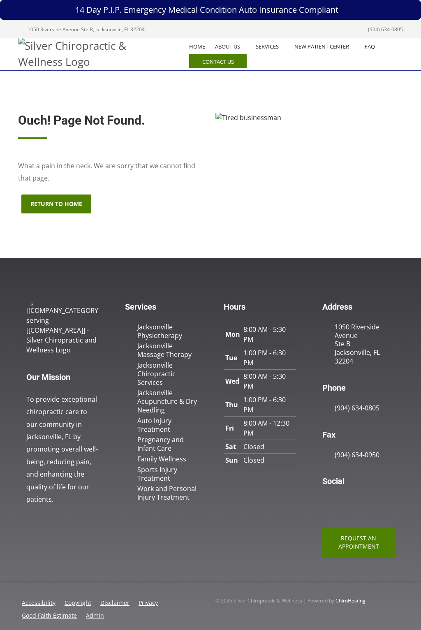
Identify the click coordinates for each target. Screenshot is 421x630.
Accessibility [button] (39, 603)
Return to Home (56, 204)
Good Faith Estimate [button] (49, 615)
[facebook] (344, 502)
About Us (227, 46)
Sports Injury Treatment (157, 474)
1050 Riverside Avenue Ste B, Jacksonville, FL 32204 (85, 29)
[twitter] (363, 502)
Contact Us (218, 61)
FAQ (370, 46)
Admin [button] (95, 615)
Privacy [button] (148, 603)
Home (197, 46)
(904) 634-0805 (385, 29)
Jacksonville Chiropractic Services (156, 374)
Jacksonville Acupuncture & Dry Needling (167, 401)
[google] (326, 502)
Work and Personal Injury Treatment (167, 493)
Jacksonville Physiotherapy (159, 331)
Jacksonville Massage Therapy (164, 350)
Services (267, 46)
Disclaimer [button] (115, 603)
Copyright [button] (78, 603)
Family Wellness (161, 459)
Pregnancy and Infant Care (160, 444)
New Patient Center (321, 46)
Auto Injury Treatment (154, 425)
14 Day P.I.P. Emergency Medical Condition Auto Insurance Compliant (206, 9)
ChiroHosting (350, 600)
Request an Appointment (358, 542)
